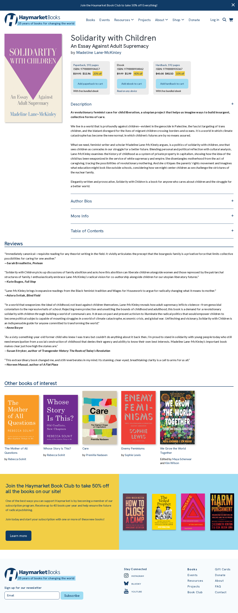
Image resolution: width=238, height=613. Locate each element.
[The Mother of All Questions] (21, 415)
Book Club (195, 592)
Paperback (79, 65)
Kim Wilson (172, 463)
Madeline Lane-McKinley (98, 52)
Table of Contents (87, 231)
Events (104, 20)
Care (85, 448)
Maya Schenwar (182, 459)
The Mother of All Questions (16, 451)
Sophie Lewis (133, 455)
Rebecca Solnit (17, 459)
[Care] (99, 415)
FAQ (218, 586)
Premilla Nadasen (96, 455)
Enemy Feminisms (133, 448)
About (219, 581)
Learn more (18, 536)
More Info (80, 216)
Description (81, 104)
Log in (214, 20)
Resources (122, 20)
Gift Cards (223, 569)
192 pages (93, 65)
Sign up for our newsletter (23, 587)
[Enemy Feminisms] (138, 415)
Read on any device (127, 90)
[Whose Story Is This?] (60, 415)
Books (90, 20)
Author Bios (81, 201)
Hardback (161, 65)
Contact (220, 592)
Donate (194, 20)
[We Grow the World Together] (177, 415)
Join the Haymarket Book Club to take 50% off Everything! (118, 5)
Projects (144, 20)
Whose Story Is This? (57, 448)
